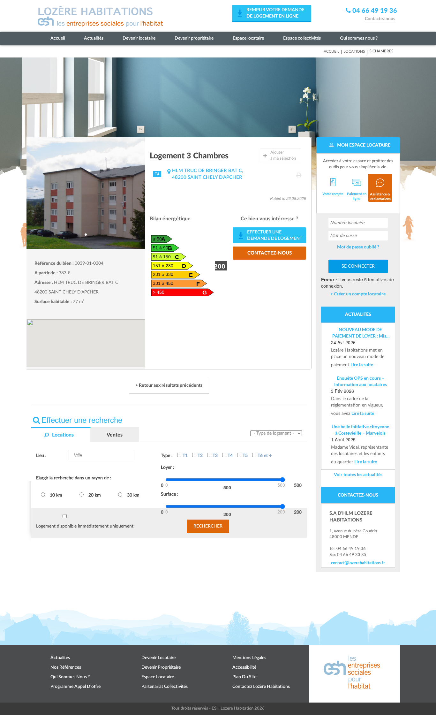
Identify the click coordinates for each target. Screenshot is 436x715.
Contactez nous (380, 19)
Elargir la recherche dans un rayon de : (73, 478)
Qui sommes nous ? (359, 38)
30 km (133, 495)
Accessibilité (244, 667)
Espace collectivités (302, 38)
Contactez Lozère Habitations (261, 686)
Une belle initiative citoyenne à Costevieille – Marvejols (360, 430)
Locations (354, 51)
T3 (214, 455)
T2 (199, 455)
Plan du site (244, 677)
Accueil (57, 38)
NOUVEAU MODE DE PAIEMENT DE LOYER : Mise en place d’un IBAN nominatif (360, 333)
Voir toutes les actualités (358, 474)
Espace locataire (248, 38)
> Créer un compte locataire (358, 293)
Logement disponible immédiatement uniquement (84, 526)
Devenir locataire (139, 38)
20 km (94, 495)
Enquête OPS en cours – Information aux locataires (360, 381)
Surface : (169, 494)
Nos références (65, 667)
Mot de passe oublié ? (358, 246)
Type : (167, 455)
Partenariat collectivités (164, 686)
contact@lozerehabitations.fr (358, 562)
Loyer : (167, 467)
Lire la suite (361, 364)
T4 (229, 455)
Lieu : (41, 455)
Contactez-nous (269, 253)
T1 (184, 455)
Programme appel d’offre (75, 686)
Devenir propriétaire (194, 38)
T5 (244, 455)
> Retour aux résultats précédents (168, 385)
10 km (56, 495)
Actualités (93, 38)
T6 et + (264, 455)
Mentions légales (249, 658)
